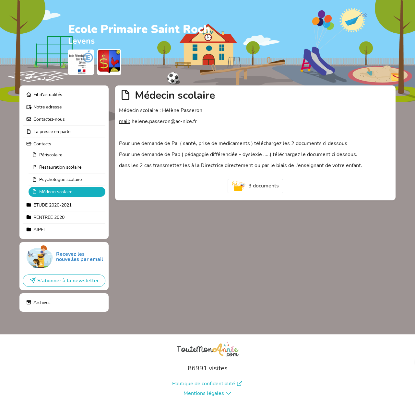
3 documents (263, 185)
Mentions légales (204, 393)
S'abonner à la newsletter (68, 280)
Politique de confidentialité (203, 383)
